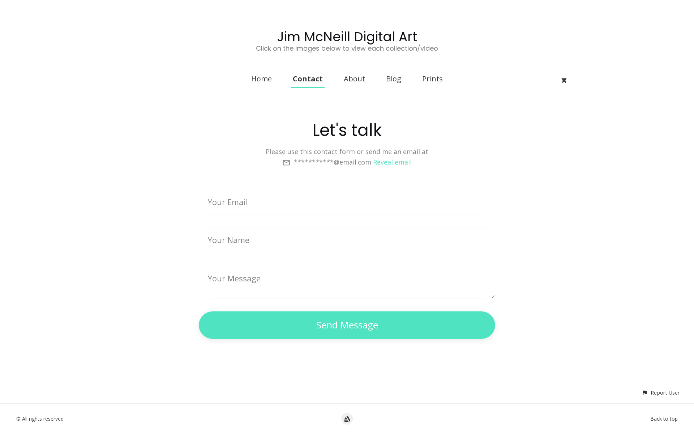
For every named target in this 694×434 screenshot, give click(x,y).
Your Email (228, 201)
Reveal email (392, 162)
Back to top (664, 418)
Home (261, 79)
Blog (393, 79)
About (354, 79)
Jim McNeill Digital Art (347, 36)
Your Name (228, 239)
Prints (432, 79)
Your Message (234, 278)
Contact (308, 79)
